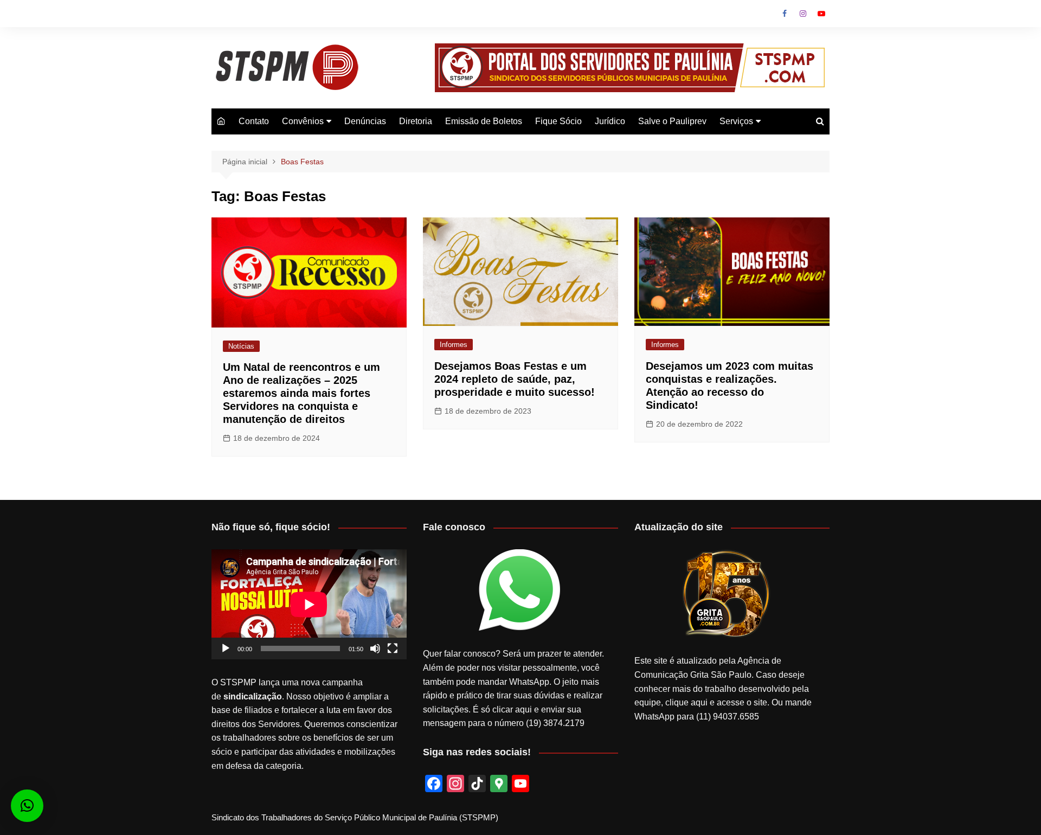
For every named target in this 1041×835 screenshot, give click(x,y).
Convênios (303, 121)
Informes (453, 345)
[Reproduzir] (225, 648)
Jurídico (610, 121)
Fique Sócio (558, 121)
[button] (27, 805)
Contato (254, 121)
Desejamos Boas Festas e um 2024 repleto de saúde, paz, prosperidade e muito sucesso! (514, 379)
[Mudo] (375, 648)
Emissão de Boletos (483, 121)
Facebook (784, 13)
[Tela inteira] (392, 648)
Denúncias (365, 121)
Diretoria (415, 121)
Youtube (821, 13)
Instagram (803, 13)
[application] (309, 604)
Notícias (241, 346)
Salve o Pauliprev (672, 121)
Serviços (736, 121)
